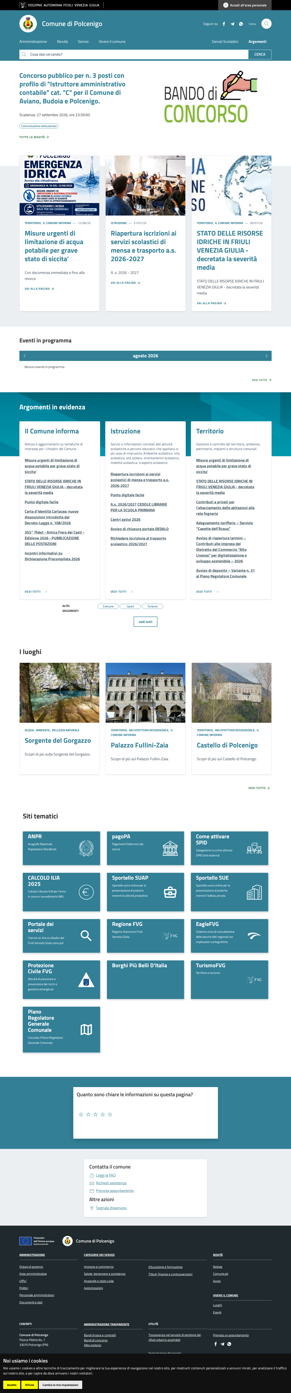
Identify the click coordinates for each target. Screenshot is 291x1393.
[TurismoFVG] (254, 979)
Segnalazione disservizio (164, 1353)
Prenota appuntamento (115, 1190)
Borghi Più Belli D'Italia (139, 965)
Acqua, (30, 730)
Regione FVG (127, 923)
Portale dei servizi (41, 926)
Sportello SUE (212, 877)
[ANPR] (86, 848)
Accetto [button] (11, 1385)
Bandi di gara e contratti (100, 1335)
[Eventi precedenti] (24, 356)
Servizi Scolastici (225, 41)
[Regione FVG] (170, 935)
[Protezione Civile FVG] (86, 980)
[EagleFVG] (254, 935)
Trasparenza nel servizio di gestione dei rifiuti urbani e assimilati (174, 1337)
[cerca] (266, 24)
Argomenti (258, 41)
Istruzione (119, 223)
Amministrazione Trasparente (106, 1324)
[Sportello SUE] (254, 892)
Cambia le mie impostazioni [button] (60, 1385)
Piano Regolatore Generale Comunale (41, 1020)
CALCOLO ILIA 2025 (44, 880)
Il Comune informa (56, 223)
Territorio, (33, 223)
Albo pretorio (92, 1345)
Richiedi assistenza (111, 1183)
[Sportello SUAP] (170, 892)
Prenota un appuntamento (231, 1335)
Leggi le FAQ (106, 1175)
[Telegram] (230, 23)
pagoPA (121, 836)
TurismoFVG (210, 965)
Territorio (210, 431)
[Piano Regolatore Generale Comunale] (86, 1029)
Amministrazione (32, 1255)
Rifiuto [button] (29, 1385)
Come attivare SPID (212, 839)
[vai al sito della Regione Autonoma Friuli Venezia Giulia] (61, 5)
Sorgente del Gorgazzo (58, 740)
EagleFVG (207, 923)
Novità (218, 1255)
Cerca (259, 54)
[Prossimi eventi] (266, 356)
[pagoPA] (170, 848)
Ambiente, (43, 730)
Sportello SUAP (130, 877)
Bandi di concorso (96, 1340)
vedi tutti (145, 621)
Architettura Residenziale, (149, 730)
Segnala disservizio (111, 1208)
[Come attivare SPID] (254, 848)
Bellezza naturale (65, 730)
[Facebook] (222, 23)
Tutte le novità (32, 137)
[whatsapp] (239, 23)
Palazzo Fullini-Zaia (139, 745)
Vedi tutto (260, 380)
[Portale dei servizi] (86, 935)
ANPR (35, 836)
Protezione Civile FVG (41, 968)
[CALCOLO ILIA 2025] (86, 892)
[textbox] (144, 1114)
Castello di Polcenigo (227, 745)
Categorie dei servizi (99, 1255)
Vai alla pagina (38, 288)
